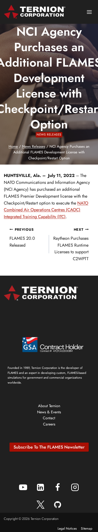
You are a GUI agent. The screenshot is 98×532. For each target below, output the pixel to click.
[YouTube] (23, 487)
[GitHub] (57, 505)
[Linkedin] (40, 487)
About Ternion (49, 406)
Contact (49, 418)
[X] (40, 505)
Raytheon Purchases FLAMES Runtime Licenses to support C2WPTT (70, 244)
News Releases (49, 134)
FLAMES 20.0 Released (22, 237)
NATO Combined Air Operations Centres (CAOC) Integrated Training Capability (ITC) (46, 210)
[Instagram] (75, 487)
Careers (49, 424)
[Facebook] (57, 487)
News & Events (49, 412)
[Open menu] (89, 12)
